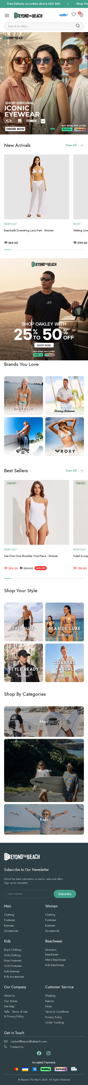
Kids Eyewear (12, 971)
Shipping (50, 996)
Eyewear (9, 925)
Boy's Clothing (12, 950)
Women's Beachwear (52, 952)
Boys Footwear (13, 960)
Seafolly (10, 223)
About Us (9, 996)
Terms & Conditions (57, 1012)
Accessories (11, 931)
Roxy (76, 223)
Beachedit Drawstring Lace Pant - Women (29, 230)
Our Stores (10, 1001)
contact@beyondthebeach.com (29, 1041)
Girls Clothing (12, 955)
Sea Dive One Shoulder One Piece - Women (31, 556)
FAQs (48, 1006)
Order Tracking (54, 1022)
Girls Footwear (13, 966)
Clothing (9, 915)
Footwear (9, 920)
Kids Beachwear (54, 965)
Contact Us (16, 1047)
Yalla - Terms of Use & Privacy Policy (15, 1014)
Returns (49, 1001)
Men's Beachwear (55, 960)
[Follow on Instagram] (48, 1055)
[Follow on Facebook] (39, 1054)
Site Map (9, 1006)
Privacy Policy (53, 1017)
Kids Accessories (14, 977)
